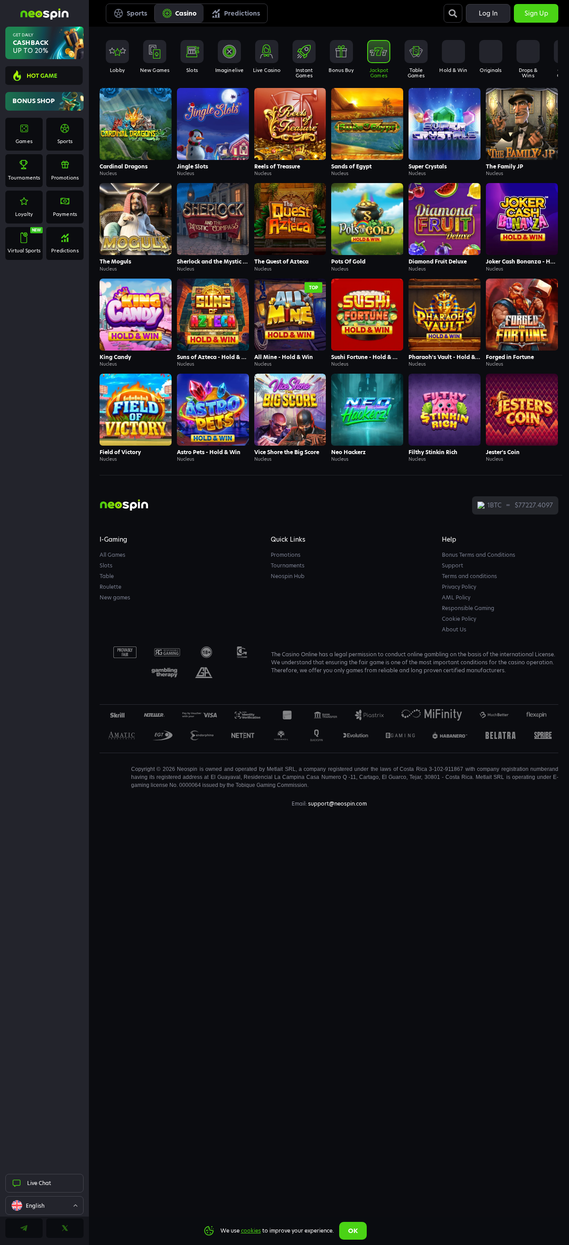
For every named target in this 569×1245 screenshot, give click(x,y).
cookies (251, 1230)
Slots (106, 565)
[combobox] (44, 1205)
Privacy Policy (459, 587)
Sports (137, 13)
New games (115, 597)
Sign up (536, 13)
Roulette (110, 587)
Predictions (242, 13)
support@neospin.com (337, 803)
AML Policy (456, 597)
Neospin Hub (288, 576)
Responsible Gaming (468, 608)
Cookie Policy (459, 618)
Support (452, 565)
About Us (454, 629)
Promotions (286, 555)
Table (107, 576)
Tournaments (288, 565)
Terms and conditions (469, 576)
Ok (353, 1230)
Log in (488, 13)
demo (136, 136)
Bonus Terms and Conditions (478, 555)
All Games (112, 555)
